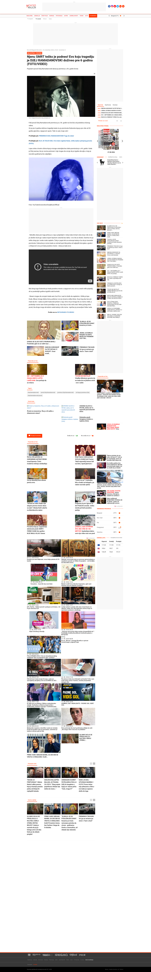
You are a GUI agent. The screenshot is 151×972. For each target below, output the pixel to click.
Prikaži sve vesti (103, 121)
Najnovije (100, 105)
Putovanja (59, 15)
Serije (50, 18)
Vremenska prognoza (104, 508)
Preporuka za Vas (33, 361)
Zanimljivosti (74, 15)
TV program (30, 18)
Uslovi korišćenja (89, 959)
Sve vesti (100, 223)
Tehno (81, 15)
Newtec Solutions (113, 969)
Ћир (120, 6)
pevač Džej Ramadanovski (48, 392)
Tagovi (30, 388)
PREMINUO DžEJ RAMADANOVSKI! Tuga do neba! (56, 136)
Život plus (45, 15)
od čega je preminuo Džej (82, 392)
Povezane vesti (32, 763)
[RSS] (122, 223)
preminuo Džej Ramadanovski (65, 392)
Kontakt (35, 964)
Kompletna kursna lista (116, 537)
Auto (86, 15)
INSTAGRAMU (61, 312)
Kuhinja (51, 15)
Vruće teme (31, 401)
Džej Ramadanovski (33, 392)
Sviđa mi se (71, 435)
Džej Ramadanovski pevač (35, 395)
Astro (66, 15)
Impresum (29, 964)
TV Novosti (93, 15)
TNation (121, 969)
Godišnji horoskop (112, 157)
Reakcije (115, 105)
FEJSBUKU (70, 312)
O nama (82, 959)
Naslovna (30, 15)
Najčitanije (108, 105)
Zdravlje (37, 15)
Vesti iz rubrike (32, 800)
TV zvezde (38, 18)
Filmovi (45, 18)
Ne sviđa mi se (86, 435)
